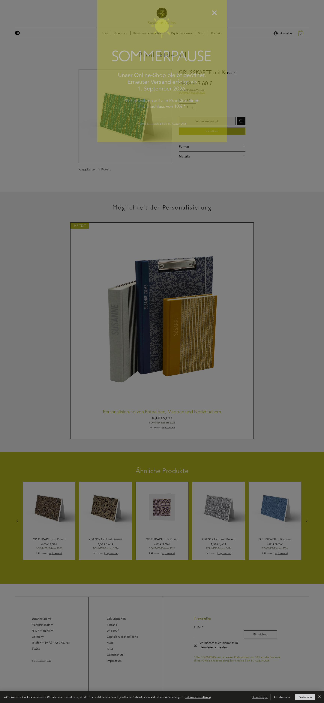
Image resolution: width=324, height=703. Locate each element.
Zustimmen (305, 697)
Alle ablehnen (282, 697)
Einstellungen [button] (260, 697)
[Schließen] (319, 697)
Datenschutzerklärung (198, 697)
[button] (214, 12)
